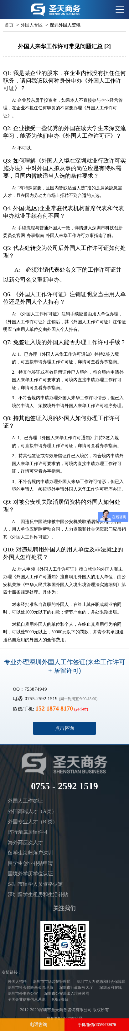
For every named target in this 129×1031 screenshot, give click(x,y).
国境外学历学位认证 (30, 873)
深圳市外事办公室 (23, 993)
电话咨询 (38, 1024)
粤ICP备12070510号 (65, 1018)
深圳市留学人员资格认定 (35, 884)
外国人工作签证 (25, 800)
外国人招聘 (17, 981)
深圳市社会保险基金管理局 (30, 987)
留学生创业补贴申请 (30, 863)
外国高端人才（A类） (32, 811)
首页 (9, 25)
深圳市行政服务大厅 (76, 987)
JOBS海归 (60, 999)
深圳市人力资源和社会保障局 (101, 981)
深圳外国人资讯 (65, 25)
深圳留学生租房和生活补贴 (38, 894)
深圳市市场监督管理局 (51, 981)
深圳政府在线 (110, 987)
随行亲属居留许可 (28, 832)
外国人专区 (32, 25)
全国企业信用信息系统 (26, 999)
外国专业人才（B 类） (33, 821)
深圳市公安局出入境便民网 (66, 993)
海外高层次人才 (25, 842)
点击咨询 (64, 728)
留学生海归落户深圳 (30, 852)
